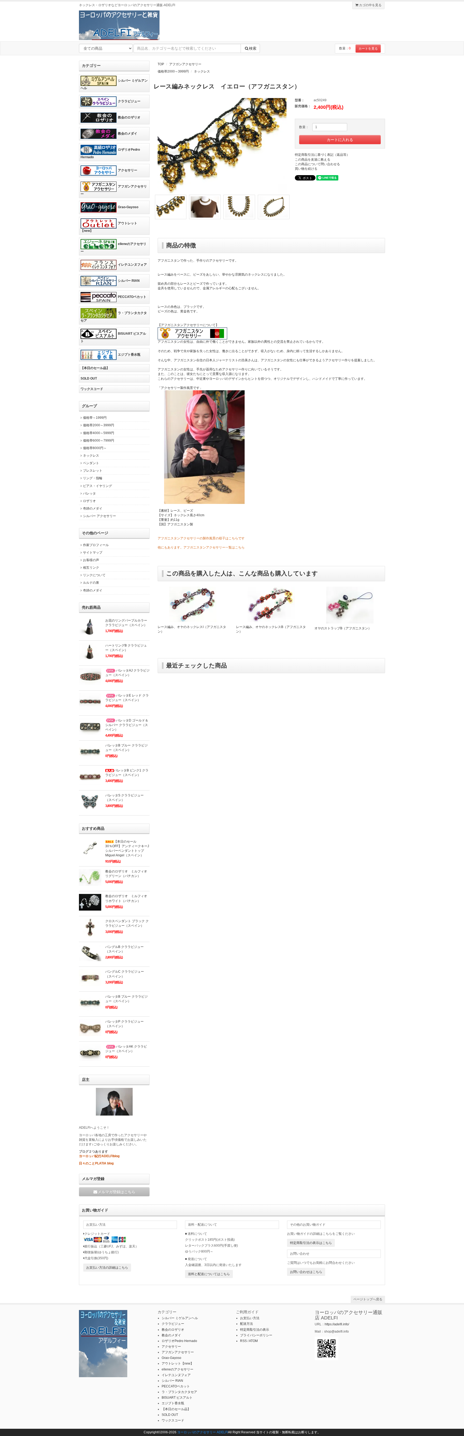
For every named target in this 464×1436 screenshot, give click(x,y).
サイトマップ (92, 552)
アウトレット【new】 (109, 227)
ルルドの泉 (91, 582)
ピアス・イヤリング (97, 486)
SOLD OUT (89, 378)
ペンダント (91, 463)
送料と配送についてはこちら (209, 1274)
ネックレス (202, 71)
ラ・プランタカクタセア (114, 316)
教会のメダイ (127, 133)
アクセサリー (127, 170)
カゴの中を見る (370, 5)
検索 (252, 48)
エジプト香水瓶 (129, 354)
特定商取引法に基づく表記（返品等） (322, 155)
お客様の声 (91, 560)
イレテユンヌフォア (132, 264)
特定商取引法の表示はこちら (311, 1243)
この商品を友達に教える (312, 159)
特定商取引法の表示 (254, 1330)
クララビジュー (129, 101)
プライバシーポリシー (256, 1335)
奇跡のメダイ (92, 508)
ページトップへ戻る (367, 1299)
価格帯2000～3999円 (173, 71)
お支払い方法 (249, 1318)
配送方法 (246, 1324)
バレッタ (89, 493)
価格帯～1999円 (95, 418)
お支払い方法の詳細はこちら (107, 1267)
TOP (161, 64)
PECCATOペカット (132, 297)
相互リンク (91, 567)
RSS (243, 1341)
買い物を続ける (306, 169)
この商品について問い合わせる (317, 164)
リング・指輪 (92, 478)
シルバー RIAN (129, 281)
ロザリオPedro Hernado (110, 153)
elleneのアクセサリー (113, 247)
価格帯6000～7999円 (98, 440)
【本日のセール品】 (95, 368)
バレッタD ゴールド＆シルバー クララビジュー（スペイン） (126, 725)
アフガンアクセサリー (185, 64)
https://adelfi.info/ (337, 1324)
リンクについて (94, 575)
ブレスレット (92, 470)
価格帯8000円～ (95, 448)
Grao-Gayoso (128, 207)
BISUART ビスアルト (113, 337)
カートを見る (368, 48)
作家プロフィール (96, 545)
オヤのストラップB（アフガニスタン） (342, 628)
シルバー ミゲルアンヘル (114, 84)
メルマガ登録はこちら (116, 1192)
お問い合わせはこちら (306, 1272)
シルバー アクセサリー (99, 516)
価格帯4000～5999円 (98, 433)
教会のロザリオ (129, 117)
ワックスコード (92, 389)
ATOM (253, 1341)
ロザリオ (89, 501)
